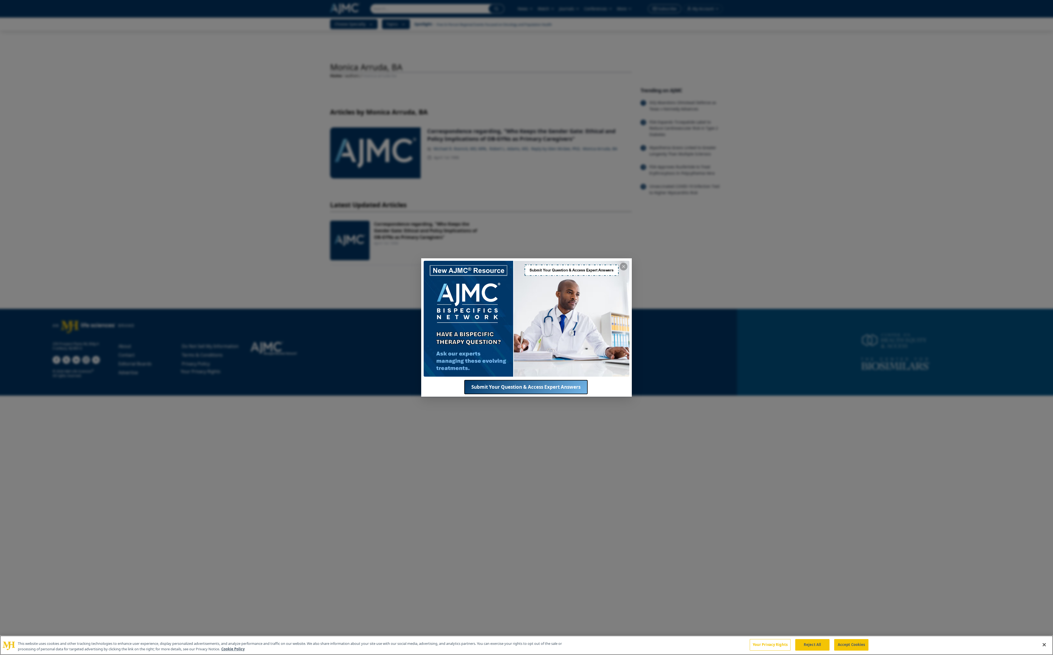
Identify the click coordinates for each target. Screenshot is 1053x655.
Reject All (812, 644)
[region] (526, 645)
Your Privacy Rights (770, 644)
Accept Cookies (851, 644)
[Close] (1044, 645)
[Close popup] (623, 266)
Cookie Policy (233, 648)
